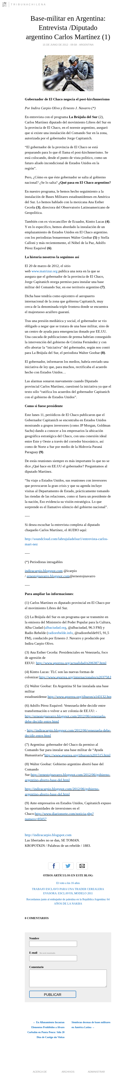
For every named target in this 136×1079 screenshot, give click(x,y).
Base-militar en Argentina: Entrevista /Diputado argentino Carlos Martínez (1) (68, 27)
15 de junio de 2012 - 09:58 (60, 44)
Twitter (68, 865)
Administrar (96, 1071)
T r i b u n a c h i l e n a (28, 4)
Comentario (36, 967)
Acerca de (40, 1071)
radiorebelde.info (60, 633)
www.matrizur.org (45, 271)
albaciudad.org (55, 627)
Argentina (86, 44)
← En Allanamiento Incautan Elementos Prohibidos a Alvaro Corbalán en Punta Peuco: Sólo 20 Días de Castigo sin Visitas (45, 1030)
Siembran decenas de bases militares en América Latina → (91, 1025)
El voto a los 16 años (68, 883)
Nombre (34, 938)
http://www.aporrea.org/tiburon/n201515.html (77, 755)
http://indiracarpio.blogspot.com (48, 835)
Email (82, 865)
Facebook (54, 865)
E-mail (42, 952)
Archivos (68, 1071)
